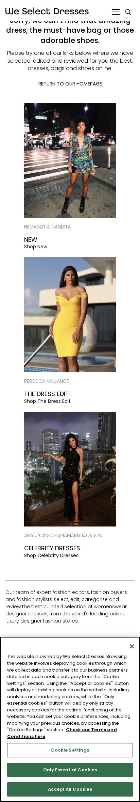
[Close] (131, 646)
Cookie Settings (70, 750)
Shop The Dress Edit (47, 401)
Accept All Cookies (70, 789)
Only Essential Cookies (70, 770)
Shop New (35, 246)
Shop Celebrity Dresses (51, 555)
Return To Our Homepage (70, 83)
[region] (70, 719)
